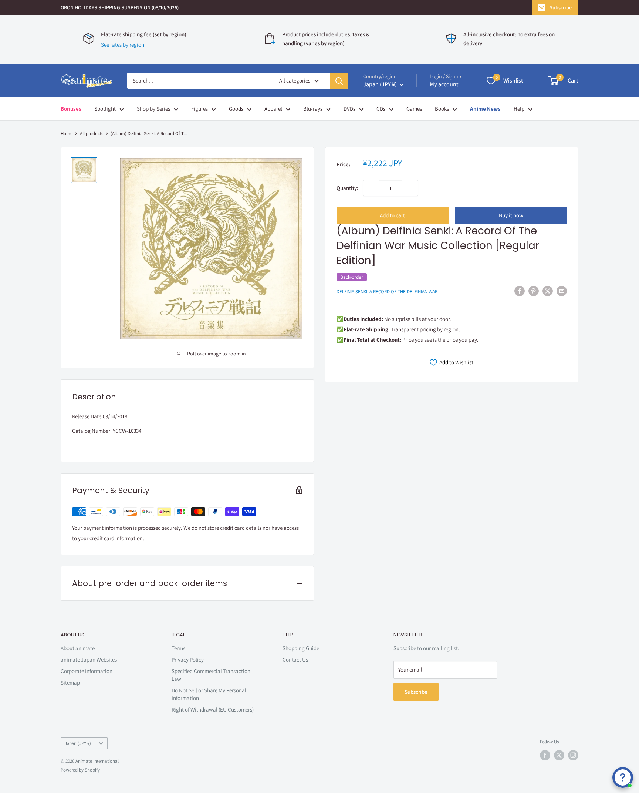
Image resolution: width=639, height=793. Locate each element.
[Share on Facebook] (519, 290)
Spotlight (105, 108)
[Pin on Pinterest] (533, 290)
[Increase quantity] (410, 188)
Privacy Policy (188, 659)
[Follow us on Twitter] (559, 755)
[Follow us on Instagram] (573, 755)
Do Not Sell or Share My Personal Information (209, 694)
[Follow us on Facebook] (545, 755)
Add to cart (392, 215)
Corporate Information (86, 671)
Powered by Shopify (80, 770)
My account (444, 84)
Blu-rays (312, 108)
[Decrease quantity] (371, 188)
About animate (78, 648)
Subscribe (561, 7)
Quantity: (347, 187)
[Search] (339, 81)
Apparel (273, 108)
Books (442, 108)
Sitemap (70, 682)
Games (414, 108)
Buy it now (511, 215)
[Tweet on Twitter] (547, 290)
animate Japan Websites (89, 659)
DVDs (349, 108)
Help (519, 108)
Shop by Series (153, 108)
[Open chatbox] (622, 777)
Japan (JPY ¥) (78, 743)
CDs (380, 108)
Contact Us (295, 659)
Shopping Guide (301, 648)
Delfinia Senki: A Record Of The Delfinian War (387, 291)
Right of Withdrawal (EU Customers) (213, 709)
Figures (199, 108)
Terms (178, 648)
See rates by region (122, 44)
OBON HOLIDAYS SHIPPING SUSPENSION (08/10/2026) (120, 7)
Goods (236, 108)
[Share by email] (562, 290)
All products (91, 133)
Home (66, 133)
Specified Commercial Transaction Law (211, 674)
